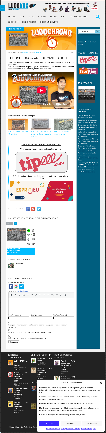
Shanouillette (41, 365)
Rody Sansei (82, 139)
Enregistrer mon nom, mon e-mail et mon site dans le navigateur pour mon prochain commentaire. (37, 326)
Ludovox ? (13, 22)
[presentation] (11, 295)
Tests (64, 17)
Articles (42, 17)
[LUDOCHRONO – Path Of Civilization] (18, 124)
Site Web (60, 315)
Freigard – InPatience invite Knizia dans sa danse (88, 158)
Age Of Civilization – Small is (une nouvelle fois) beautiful (41, 134)
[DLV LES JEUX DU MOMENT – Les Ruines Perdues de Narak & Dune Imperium (88, 165)
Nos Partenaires (26, 427)
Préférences (92, 423)
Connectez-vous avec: (16, 282)
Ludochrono (38, 52)
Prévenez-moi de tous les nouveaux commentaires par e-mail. (30, 332)
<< (8, 223)
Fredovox (25, 52)
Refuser (70, 423)
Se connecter (29, 22)
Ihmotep (80, 151)
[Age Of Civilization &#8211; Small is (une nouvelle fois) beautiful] (41, 124)
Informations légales (53, 429)
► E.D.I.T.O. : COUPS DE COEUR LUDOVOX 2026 (18, 377)
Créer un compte (49, 22)
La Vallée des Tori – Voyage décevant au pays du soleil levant (88, 127)
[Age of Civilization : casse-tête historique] (64, 124)
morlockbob (65, 363)
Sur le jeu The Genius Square (66, 367)
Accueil (12, 17)
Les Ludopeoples (79, 17)
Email (37, 315)
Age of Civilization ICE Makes (13, 250)
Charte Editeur (14, 427)
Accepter (49, 423)
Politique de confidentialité (70, 429)
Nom (14, 315)
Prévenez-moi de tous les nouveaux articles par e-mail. (27, 338)
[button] (101, 382)
